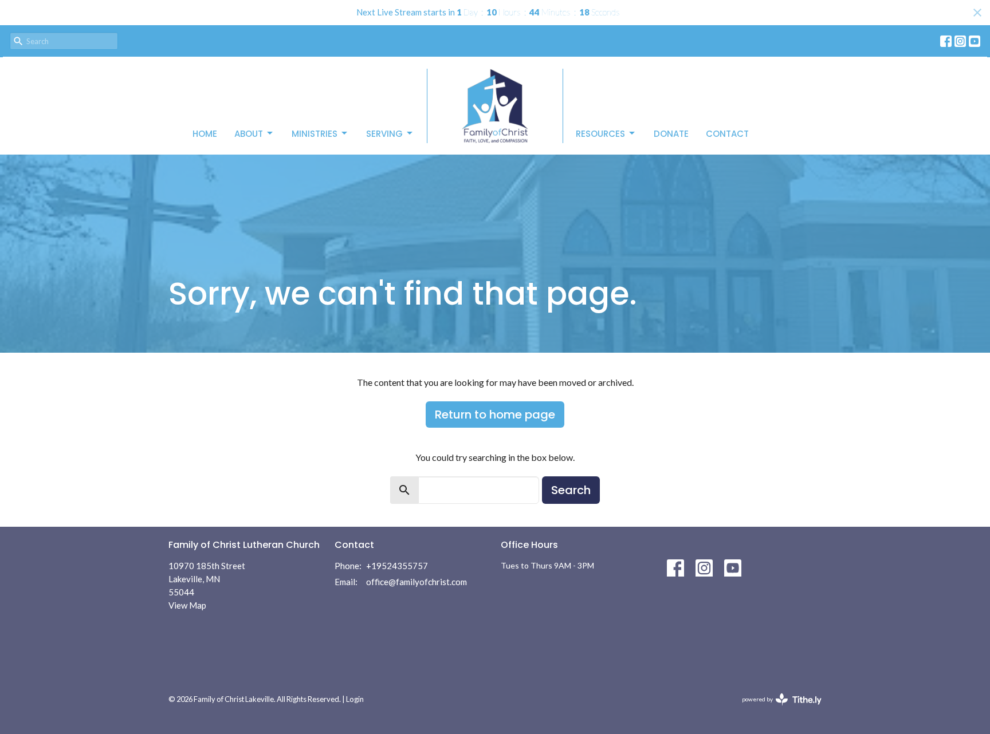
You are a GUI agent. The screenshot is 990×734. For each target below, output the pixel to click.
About (248, 134)
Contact (727, 134)
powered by (776, 709)
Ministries (314, 134)
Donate (671, 134)
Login (355, 699)
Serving (384, 134)
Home (204, 134)
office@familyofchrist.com (416, 582)
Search (571, 490)
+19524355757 (397, 566)
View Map (187, 605)
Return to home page (495, 415)
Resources (600, 134)
